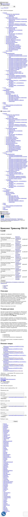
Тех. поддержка (6, 106)
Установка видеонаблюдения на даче (17, 66)
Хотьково (5, 503)
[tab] (15, 285)
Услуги (5, 52)
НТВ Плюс (11, 16)
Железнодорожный (7, 441)
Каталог (5, 12)
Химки (5, 502)
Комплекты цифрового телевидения (17, 23)
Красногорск (6, 455)
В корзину (3, 280)
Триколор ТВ (12, 15)
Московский (6, 471)
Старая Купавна (7, 497)
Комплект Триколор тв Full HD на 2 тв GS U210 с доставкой (18, 258)
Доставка (5, 288)
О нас (4, 87)
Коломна (5, 452)
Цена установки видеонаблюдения (14, 105)
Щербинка (5, 509)
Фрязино (5, 501)
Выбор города (5, 2)
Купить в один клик (18, 351)
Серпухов (5, 493)
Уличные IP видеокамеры (14, 47)
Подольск (5, 484)
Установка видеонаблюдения (15, 54)
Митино (5, 468)
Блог (4, 107)
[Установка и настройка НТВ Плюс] (5, 217)
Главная (2, 218)
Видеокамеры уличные (14, 44)
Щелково (5, 508)
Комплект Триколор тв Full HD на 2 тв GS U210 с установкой (18, 245)
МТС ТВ (11, 32)
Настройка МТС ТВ (13, 95)
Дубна (4, 439)
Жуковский (5, 442)
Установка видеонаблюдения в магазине (18, 60)
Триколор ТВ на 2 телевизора (15, 30)
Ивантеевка (6, 445)
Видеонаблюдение (10, 43)
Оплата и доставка (10, 92)
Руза (4, 491)
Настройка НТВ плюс (14, 96)
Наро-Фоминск (6, 474)
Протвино (5, 485)
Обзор (4, 286)
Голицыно (5, 432)
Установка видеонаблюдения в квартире (18, 64)
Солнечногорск (6, 496)
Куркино (5, 459)
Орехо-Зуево (6, 480)
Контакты (5, 108)
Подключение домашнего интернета (17, 75)
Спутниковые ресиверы (11, 27)
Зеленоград (5, 444)
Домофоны (8, 79)
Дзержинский (6, 434)
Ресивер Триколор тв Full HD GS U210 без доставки (18, 277)
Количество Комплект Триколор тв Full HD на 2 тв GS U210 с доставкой (7, 257)
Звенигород (6, 443)
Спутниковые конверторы (12, 37)
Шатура (5, 507)
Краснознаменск (7, 457)
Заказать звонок (5, 5)
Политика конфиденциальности (8, 379)
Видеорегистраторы (13, 49)
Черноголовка (6, 504)
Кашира (5, 448)
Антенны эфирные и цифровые (13, 39)
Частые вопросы (10, 91)
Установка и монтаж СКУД (15, 71)
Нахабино (5, 475)
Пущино (5, 487)
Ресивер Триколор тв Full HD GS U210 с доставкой (18, 271)
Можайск (5, 469)
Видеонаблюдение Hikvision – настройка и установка (16, 69)
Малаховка (5, 466)
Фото (4, 102)
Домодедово (6, 438)
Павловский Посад (7, 482)
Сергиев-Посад (6, 492)
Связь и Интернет (10, 74)
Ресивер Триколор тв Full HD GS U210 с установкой (18, 264)
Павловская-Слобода (8, 481)
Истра (4, 447)
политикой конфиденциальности (16, 397)
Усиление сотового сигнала (15, 77)
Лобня (4, 460)
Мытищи (5, 473)
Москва (5, 423)
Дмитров (5, 436)
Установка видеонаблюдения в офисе (17, 63)
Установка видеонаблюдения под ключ (18, 58)
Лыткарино (6, 464)
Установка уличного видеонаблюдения (18, 62)
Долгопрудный (6, 437)
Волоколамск (6, 430)
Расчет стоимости (6, 3)
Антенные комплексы (11, 38)
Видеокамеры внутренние (15, 48)
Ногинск (5, 477)
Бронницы (5, 427)
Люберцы (5, 465)
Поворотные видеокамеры (15, 46)
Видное (5, 428)
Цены (4, 103)
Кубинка (5, 458)
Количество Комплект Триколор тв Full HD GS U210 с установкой (8, 238)
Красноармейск (6, 454)
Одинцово (5, 479)
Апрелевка (5, 425)
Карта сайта (3, 378)
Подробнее (11, 364)
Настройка (8, 93)
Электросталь (6, 511)
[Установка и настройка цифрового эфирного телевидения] (10, 217)
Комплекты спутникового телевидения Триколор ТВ (12, 219)
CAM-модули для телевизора (12, 14)
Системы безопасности (11, 70)
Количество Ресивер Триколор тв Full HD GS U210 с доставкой (8, 270)
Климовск (5, 449)
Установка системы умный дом (16, 73)
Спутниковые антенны (11, 36)
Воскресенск (6, 431)
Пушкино (5, 486)
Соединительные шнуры (11, 42)
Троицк (5, 500)
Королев (5, 453)
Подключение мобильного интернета (17, 76)
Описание (5, 285)
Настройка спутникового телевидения (18, 97)
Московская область (8, 470)
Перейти (15, 421)
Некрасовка (6, 476)
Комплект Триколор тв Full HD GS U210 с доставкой (18, 252)
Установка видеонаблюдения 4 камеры (18, 59)
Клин (4, 450)
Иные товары (9, 50)
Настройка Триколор (13, 98)
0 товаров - (6, 111)
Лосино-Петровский (8, 461)
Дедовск (5, 433)
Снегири (5, 495)
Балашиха (5, 426)
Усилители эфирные (10, 41)
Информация (6, 90)
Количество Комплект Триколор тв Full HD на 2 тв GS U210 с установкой (7, 245)
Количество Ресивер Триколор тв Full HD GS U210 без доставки (8, 276)
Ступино (5, 498)
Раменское (5, 488)
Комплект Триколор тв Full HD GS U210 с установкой (18, 239)
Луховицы (5, 463)
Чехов (4, 506)
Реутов (4, 490)
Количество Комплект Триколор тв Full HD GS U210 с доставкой (8, 251)
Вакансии (8, 89)
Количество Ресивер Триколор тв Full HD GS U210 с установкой (8, 263)
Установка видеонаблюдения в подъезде (18, 65)
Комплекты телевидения (11, 17)
